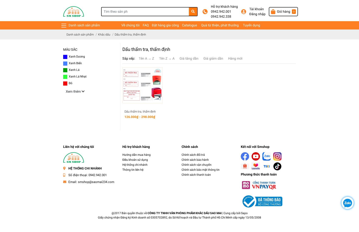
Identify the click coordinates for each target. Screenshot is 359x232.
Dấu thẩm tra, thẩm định (140, 111)
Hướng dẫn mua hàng (136, 154)
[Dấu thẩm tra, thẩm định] (142, 85)
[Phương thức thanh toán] (259, 185)
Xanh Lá (74, 69)
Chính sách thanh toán (196, 174)
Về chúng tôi (130, 25)
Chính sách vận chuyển (196, 164)
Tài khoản (256, 9)
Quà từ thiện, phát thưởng (220, 25)
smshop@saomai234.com (96, 182)
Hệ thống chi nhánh (135, 164)
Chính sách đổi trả (193, 154)
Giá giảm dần (213, 58)
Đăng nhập (257, 14)
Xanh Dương (77, 56)
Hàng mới (235, 58)
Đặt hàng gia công (165, 25)
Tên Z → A (167, 58)
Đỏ (70, 83)
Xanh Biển (75, 63)
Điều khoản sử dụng (135, 159)
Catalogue (189, 25)
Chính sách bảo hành (195, 159)
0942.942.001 (221, 12)
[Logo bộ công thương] (261, 201)
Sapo (244, 213)
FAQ (146, 25)
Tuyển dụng (251, 25)
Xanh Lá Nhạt (78, 76)
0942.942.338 (221, 16)
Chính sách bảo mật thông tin (201, 169)
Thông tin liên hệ (132, 169)
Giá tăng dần (189, 58)
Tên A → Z (146, 58)
